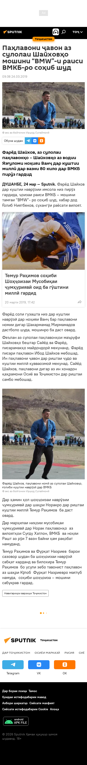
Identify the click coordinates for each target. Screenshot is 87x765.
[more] (79, 301)
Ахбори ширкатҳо (15, 703)
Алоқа (54, 709)
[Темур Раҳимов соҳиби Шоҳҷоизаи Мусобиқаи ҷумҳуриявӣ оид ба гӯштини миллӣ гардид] (43, 241)
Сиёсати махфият (41, 703)
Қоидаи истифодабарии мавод (24, 697)
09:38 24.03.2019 (14, 77)
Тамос (33, 691)
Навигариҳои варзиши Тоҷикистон (25, 593)
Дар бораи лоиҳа (14, 691)
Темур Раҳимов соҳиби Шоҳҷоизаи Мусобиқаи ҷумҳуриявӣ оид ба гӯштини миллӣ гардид (36, 284)
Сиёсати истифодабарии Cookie (25, 709)
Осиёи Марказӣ (47, 653)
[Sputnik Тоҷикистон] (13, 34)
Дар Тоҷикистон (16, 653)
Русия (69, 653)
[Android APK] (16, 722)
